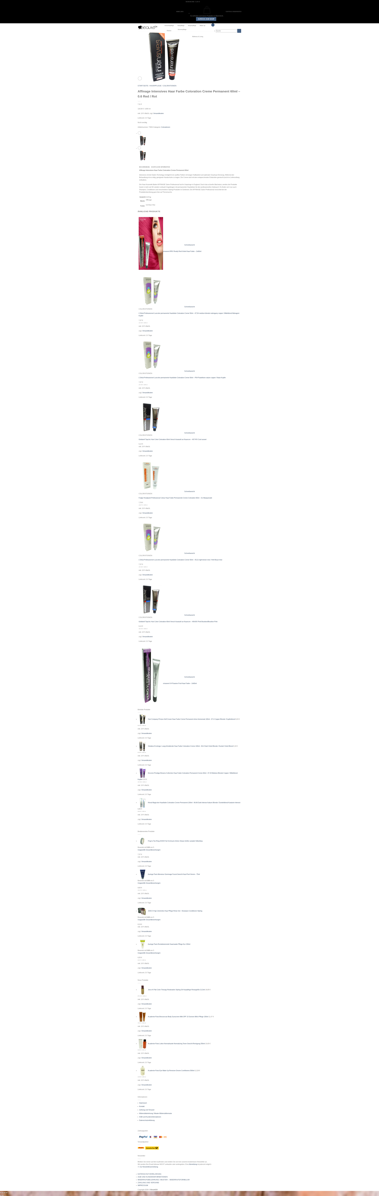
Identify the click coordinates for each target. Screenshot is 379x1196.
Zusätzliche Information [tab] (160, 167)
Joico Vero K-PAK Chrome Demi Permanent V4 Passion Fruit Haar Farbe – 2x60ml (168, 683)
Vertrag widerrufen (233, 11)
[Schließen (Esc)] (7, 1192)
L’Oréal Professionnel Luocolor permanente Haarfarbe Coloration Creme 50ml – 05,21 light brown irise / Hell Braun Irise (180, 560)
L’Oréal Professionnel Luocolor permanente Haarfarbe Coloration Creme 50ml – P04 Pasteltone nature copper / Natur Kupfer (182, 377)
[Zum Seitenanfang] (375, 1193)
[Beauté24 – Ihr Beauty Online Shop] (147, 27)
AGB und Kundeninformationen (150, 1117)
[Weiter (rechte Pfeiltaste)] (3, 1195)
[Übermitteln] (239, 31)
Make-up (202, 25)
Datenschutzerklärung (147, 1120)
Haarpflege (180, 25)
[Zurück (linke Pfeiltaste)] (1, 1195)
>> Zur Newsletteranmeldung (148, 1167)
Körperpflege (192, 25)
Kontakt (141, 1106)
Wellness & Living (197, 36)
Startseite (143, 86)
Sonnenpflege (182, 29)
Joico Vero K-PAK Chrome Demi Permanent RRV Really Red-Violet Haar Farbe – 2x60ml (170, 251)
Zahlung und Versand (146, 1110)
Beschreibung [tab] (144, 167)
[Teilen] (5, 1192)
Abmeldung (193, 1164)
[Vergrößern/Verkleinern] (1, 1192)
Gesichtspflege (169, 25)
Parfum (169, 30)
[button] (179, 11)
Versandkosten (158, 113)
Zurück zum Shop (206, 19)
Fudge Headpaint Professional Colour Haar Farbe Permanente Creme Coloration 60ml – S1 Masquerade (175, 498)
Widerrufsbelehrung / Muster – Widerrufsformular (164, 1180)
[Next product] (139, 132)
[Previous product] (139, 147)
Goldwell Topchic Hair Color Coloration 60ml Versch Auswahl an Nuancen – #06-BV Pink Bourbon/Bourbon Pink (178, 621)
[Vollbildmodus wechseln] (3, 1192)
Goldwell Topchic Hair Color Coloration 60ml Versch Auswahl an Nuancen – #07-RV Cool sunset (172, 439)
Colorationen (169, 86)
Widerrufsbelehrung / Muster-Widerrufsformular (155, 1113)
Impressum (143, 1103)
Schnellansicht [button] (189, 245)
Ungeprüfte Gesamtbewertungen (149, 850)
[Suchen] (212, 25)
